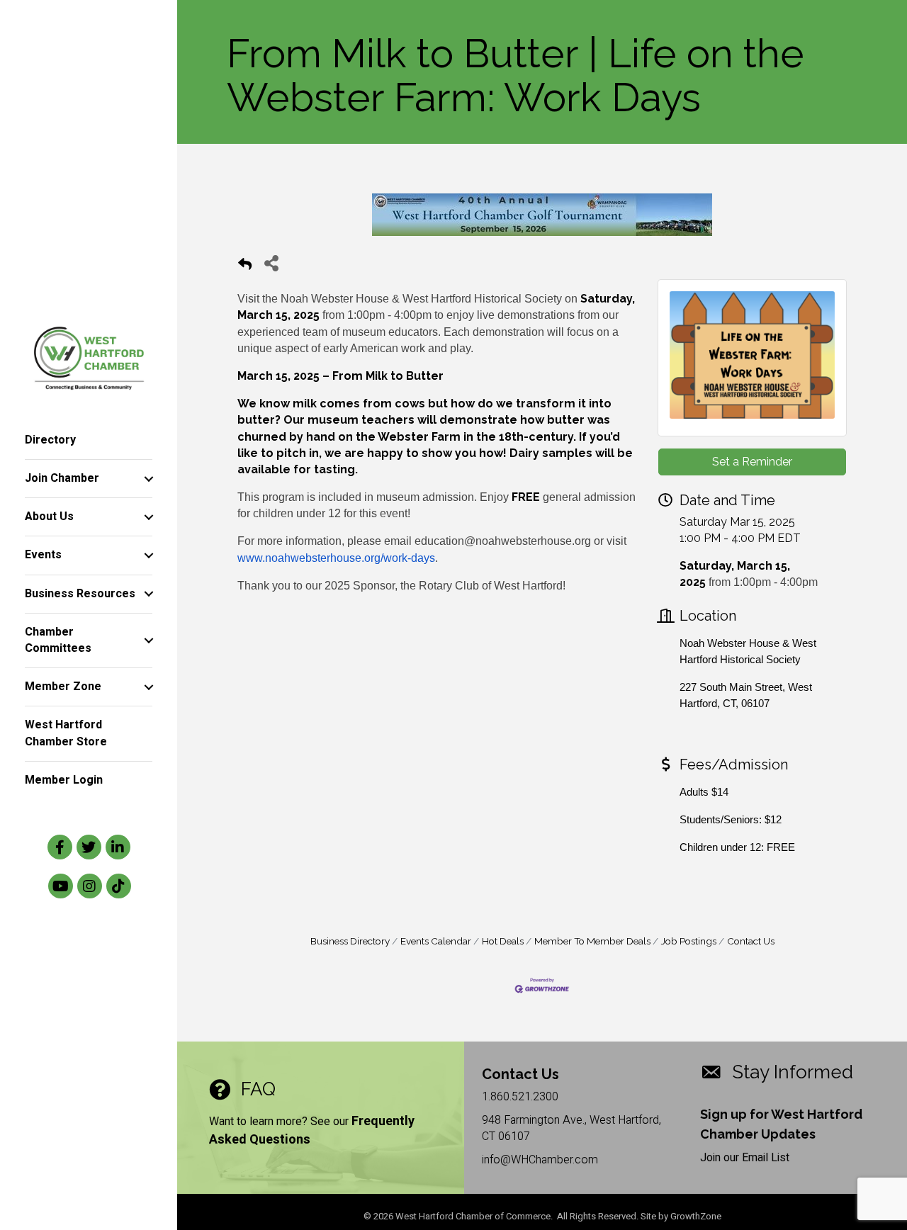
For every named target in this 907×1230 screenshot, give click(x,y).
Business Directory (350, 941)
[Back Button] (245, 266)
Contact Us (750, 941)
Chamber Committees (58, 640)
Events (43, 554)
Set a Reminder (752, 461)
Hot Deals (503, 941)
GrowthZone (695, 1216)
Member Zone (63, 686)
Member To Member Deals (592, 941)
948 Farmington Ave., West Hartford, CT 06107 (571, 1128)
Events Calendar (435, 941)
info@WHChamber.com (540, 1159)
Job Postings (688, 941)
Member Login (64, 780)
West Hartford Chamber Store (66, 733)
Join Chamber (62, 478)
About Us (49, 516)
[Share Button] (271, 262)
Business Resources (80, 593)
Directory (50, 439)
